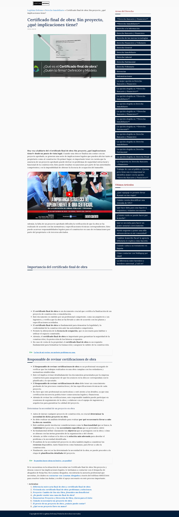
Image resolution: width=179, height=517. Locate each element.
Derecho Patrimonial (126, 62)
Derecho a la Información (128, 28)
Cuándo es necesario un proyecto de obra (52, 501)
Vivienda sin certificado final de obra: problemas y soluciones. (62, 489)
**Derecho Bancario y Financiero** (132, 19)
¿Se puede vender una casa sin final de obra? (54, 495)
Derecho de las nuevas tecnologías (132, 38)
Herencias (121, 71)
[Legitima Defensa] (41, 3)
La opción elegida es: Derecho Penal (133, 157)
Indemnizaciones (124, 76)
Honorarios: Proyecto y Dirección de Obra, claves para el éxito (62, 498)
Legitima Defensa (35, 10)
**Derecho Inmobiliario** (128, 24)
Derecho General (124, 47)
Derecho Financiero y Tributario (131, 43)
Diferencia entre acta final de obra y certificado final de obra (61, 487)
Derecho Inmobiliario (54, 10)
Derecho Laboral (124, 57)
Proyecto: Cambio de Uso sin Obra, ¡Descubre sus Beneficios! (61, 492)
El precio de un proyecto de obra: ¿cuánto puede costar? (59, 503)
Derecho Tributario (125, 67)
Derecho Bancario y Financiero (131, 33)
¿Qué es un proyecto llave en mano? (50, 506)
